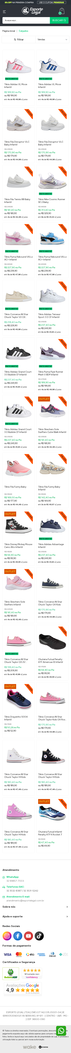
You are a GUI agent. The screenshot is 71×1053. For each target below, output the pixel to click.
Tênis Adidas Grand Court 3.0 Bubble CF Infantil (18, 373)
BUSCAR (57, 20)
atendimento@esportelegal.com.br (25, 900)
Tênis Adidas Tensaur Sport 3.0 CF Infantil (49, 316)
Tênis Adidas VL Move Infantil (15, 86)
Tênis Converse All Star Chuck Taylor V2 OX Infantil (16, 316)
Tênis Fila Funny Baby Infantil (49, 488)
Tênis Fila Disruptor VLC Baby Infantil (16, 143)
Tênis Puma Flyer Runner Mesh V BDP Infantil (50, 373)
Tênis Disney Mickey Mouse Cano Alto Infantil (18, 546)
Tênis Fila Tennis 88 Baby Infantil (17, 201)
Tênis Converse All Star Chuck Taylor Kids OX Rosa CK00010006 (52, 718)
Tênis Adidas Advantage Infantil (51, 546)
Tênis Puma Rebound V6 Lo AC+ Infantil (18, 258)
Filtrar (20, 39)
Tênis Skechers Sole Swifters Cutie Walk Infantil (52, 431)
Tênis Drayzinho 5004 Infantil (16, 718)
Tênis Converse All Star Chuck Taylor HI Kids (16, 775)
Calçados (23, 31)
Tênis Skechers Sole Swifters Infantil (14, 603)
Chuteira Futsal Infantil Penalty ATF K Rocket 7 (50, 833)
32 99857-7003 (15, 881)
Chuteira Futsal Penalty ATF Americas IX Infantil (50, 661)
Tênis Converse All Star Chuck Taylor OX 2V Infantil (16, 661)
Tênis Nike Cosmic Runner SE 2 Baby (51, 201)
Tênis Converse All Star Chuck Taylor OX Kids (50, 603)
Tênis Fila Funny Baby (15, 486)
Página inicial (8, 31)
